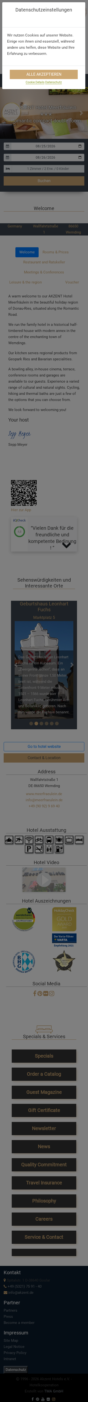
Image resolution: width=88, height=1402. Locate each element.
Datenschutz (53, 82)
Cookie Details (35, 82)
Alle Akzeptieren (43, 74)
